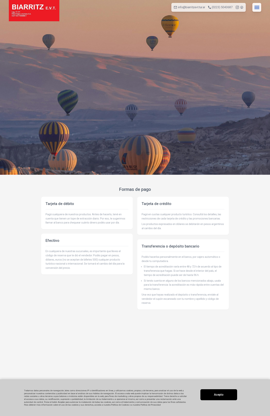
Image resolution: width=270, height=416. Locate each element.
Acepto (219, 394)
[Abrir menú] (256, 7)
